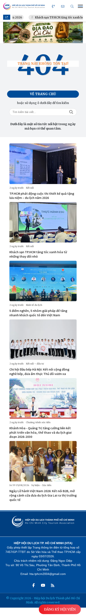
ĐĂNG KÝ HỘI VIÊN (60, 609)
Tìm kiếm (71, 112)
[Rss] (52, 585)
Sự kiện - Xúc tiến (41, 485)
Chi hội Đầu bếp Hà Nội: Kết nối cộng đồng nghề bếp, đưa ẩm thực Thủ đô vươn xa (39, 371)
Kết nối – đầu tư (35, 363)
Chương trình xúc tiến (38, 422)
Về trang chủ (43, 94)
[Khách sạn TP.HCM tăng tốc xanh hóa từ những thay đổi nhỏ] (43, 222)
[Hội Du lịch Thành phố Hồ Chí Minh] (24, 6)
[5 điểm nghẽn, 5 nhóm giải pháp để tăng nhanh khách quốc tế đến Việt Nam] (43, 281)
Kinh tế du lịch (34, 304)
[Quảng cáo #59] (43, 32)
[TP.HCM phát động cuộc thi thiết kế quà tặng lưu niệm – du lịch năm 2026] (43, 163)
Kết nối (30, 187)
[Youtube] (43, 585)
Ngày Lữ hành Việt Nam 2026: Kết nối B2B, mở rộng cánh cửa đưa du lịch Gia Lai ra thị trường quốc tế (43, 495)
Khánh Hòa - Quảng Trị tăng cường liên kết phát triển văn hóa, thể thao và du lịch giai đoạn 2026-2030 (40, 432)
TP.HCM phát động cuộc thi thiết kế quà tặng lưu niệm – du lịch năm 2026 (41, 195)
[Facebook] (33, 585)
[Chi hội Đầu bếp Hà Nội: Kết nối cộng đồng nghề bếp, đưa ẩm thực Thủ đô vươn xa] (43, 339)
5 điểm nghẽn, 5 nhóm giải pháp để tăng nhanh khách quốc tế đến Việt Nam (38, 313)
